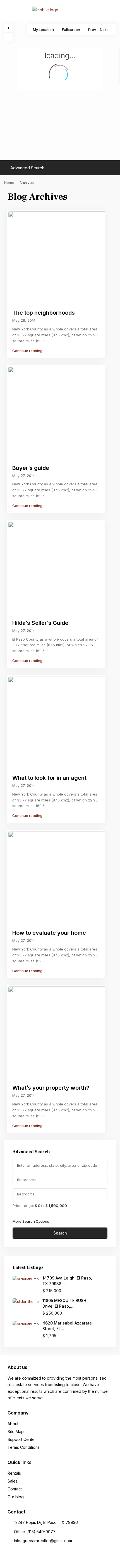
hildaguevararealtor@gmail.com (43, 1540)
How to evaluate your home (49, 932)
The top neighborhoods (43, 312)
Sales (13, 1481)
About (13, 1423)
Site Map (16, 1431)
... (47, 341)
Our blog (16, 1496)
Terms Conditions (24, 1447)
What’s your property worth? (50, 1087)
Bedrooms (26, 1194)
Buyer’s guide (30, 468)
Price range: (23, 1205)
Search (60, 1233)
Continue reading (27, 350)
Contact (15, 1488)
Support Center (22, 1439)
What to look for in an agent (49, 777)
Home (9, 183)
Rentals (14, 1473)
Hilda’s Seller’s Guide (40, 623)
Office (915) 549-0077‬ (35, 1531)
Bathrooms (26, 1179)
